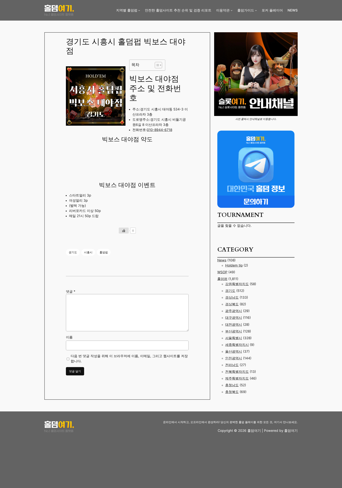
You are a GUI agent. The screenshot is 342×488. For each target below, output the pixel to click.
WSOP (222, 272)
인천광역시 (233, 358)
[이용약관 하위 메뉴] (232, 10)
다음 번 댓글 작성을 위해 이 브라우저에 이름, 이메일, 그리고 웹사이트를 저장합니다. (129, 358)
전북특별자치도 (237, 372)
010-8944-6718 (159, 130)
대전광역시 (233, 325)
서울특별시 (233, 338)
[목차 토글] (156, 65)
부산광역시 (233, 331)
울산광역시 (233, 351)
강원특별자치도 (237, 284)
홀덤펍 (104, 252)
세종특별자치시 (237, 345)
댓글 (70, 291)
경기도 (73, 252)
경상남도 (232, 297)
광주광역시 (233, 311)
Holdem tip (234, 265)
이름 (69, 337)
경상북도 (232, 304)
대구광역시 (233, 318)
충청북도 (232, 392)
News (221, 260)
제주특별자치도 (237, 378)
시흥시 (88, 252)
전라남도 (232, 365)
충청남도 (232, 385)
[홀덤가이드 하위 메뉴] (256, 10)
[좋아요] (124, 231)
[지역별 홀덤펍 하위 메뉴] (139, 10)
